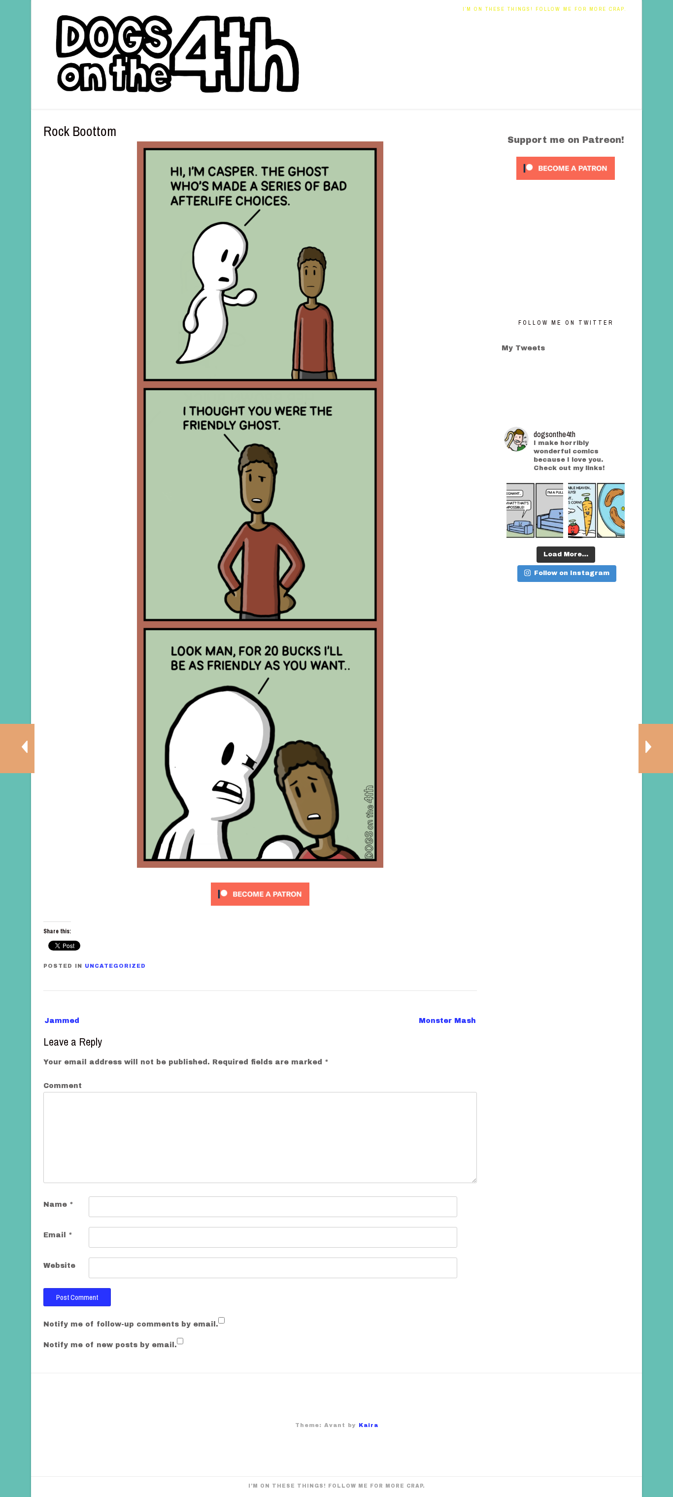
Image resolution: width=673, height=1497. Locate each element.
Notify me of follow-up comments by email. (130, 1324)
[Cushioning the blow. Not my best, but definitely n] (534, 510)
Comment (62, 1085)
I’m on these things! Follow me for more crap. (545, 8)
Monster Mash (447, 1020)
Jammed (61, 1020)
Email (57, 1235)
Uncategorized (115, 966)
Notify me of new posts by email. (110, 1345)
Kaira (368, 1425)
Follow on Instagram (571, 573)
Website (59, 1265)
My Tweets (523, 348)
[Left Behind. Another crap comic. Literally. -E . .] (596, 510)
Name (58, 1204)
